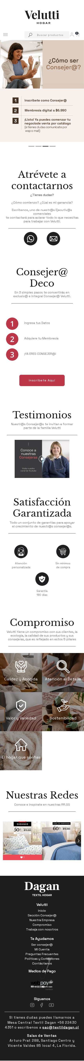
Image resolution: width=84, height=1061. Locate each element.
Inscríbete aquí (42, 380)
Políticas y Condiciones (42, 959)
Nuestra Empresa (42, 920)
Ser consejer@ (42, 945)
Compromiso (42, 622)
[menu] (46, 34)
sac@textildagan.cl (60, 1027)
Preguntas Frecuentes (42, 954)
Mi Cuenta (42, 949)
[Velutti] (42, 17)
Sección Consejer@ (42, 915)
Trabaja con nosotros (42, 929)
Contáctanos (42, 963)
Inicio (42, 911)
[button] (77, 34)
